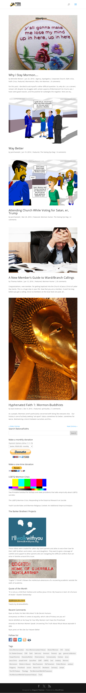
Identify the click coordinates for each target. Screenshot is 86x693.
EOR (26, 653)
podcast (70, 664)
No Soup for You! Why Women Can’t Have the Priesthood (44, 620)
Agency (38, 79)
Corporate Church (58, 79)
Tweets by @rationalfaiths (18, 604)
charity (67, 650)
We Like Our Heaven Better (30, 630)
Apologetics (46, 79)
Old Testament (49, 664)
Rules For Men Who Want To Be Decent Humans (33, 613)
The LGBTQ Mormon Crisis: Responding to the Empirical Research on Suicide (37, 500)
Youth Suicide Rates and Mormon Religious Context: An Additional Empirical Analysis (40, 506)
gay (60, 653)
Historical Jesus (39, 657)
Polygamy (13, 667)
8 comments (55, 81)
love (52, 660)
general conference (69, 653)
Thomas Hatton (16, 281)
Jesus (66, 657)
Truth (40, 675)
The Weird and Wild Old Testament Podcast (23, 675)
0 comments (61, 152)
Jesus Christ (13, 660)
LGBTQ (46, 660)
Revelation (46, 667)
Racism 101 (36, 667)
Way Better (16, 148)
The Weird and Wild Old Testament (41, 671)
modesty (58, 660)
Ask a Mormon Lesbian (17, 650)
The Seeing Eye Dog (47, 152)
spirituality (46, 409)
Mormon (65, 660)
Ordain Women (61, 664)
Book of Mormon (53, 650)
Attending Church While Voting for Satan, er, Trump (39, 211)
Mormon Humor (47, 217)
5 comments (56, 409)
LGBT (14, 551)
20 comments (61, 281)
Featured (21, 81)
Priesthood (21, 667)
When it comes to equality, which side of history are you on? (42, 617)
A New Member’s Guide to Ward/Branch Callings (41, 278)
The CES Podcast (15, 671)
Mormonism (29, 81)
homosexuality (51, 657)
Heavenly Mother (27, 657)
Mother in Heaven (25, 664)
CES (61, 650)
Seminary (54, 667)
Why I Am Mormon (42, 81)
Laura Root (32, 660)
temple (62, 667)
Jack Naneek (15, 152)
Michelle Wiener (17, 79)
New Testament (38, 664)
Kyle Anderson (16, 409)
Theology (25, 671)
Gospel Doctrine (15, 657)
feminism (46, 653)
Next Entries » (72, 426)
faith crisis (70, 79)
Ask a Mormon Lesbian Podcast (35, 650)
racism (29, 667)
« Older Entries (14, 426)
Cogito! (11, 580)
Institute (60, 657)
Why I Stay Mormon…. (23, 75)
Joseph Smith (23, 660)
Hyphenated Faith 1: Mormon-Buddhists (36, 405)
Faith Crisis (13, 81)
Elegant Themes (38, 690)
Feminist (54, 653)
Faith (30, 653)
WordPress (59, 690)
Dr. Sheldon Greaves (16, 653)
